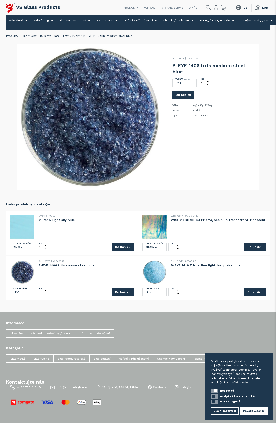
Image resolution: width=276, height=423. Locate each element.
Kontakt (150, 7)
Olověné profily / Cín (255, 20)
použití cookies (239, 382)
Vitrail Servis (172, 7)
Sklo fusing (41, 20)
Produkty (131, 7)
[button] (214, 391)
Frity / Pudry (71, 35)
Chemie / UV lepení (176, 20)
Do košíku (183, 95)
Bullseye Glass (50, 35)
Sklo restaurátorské (73, 20)
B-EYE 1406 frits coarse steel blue (66, 265)
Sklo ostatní (105, 20)
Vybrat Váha (182, 79)
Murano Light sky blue (56, 220)
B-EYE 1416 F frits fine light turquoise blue (205, 265)
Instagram (187, 387)
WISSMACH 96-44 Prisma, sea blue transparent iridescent (218, 220)
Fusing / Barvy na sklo (215, 20)
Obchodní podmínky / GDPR (51, 333)
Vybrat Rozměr (22, 243)
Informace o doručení (94, 333)
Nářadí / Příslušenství (138, 20)
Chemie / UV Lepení (171, 358)
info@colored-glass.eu (72, 387)
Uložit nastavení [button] (225, 410)
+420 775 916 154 (29, 387)
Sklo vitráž (16, 20)
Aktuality (16, 333)
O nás (193, 7)
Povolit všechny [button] (253, 410)
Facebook (159, 387)
